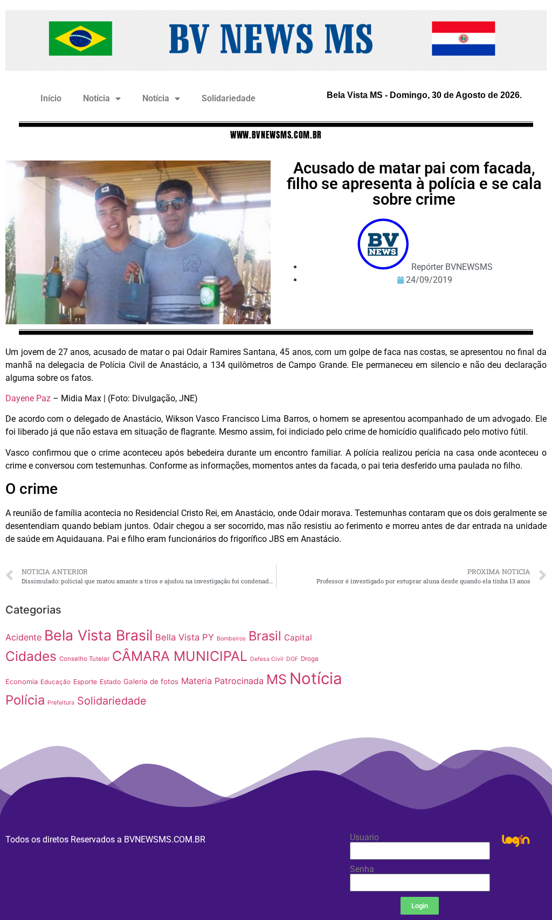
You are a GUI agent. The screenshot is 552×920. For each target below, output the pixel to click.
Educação (55, 682)
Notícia (96, 98)
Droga (310, 659)
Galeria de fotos (150, 681)
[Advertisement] (452, 674)
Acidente (23, 637)
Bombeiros (231, 638)
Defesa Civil (267, 659)
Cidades (31, 656)
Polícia (25, 700)
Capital (298, 637)
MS (276, 679)
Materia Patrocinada (222, 680)
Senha (362, 869)
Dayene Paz (28, 398)
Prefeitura (60, 702)
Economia (21, 682)
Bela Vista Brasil (98, 635)
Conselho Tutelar (84, 659)
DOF (292, 659)
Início (50, 98)
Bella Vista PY (184, 637)
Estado (110, 682)
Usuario (364, 837)
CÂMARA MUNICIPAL (179, 656)
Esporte (85, 682)
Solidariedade (229, 98)
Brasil (265, 636)
